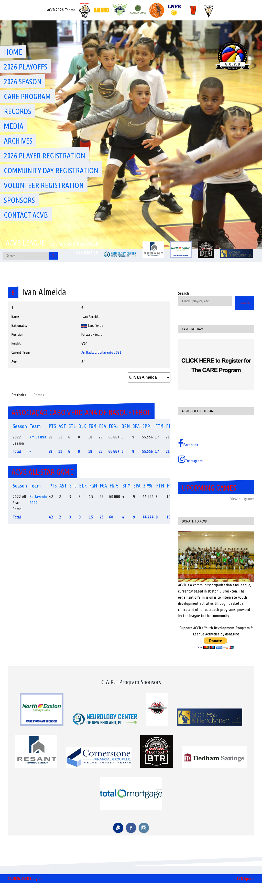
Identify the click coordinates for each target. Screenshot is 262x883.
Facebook (190, 445)
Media (13, 126)
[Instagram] (144, 828)
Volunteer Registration (44, 185)
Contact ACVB (26, 215)
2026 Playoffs (25, 66)
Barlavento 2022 (109, 352)
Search (183, 293)
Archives (18, 140)
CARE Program (27, 96)
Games (39, 395)
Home (13, 52)
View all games (242, 499)
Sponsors (19, 200)
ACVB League (25, 242)
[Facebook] (131, 828)
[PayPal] (118, 828)
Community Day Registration (51, 170)
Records (17, 111)
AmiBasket (88, 352)
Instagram (194, 461)
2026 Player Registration (44, 155)
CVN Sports (245, 878)
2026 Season (22, 81)
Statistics (19, 395)
